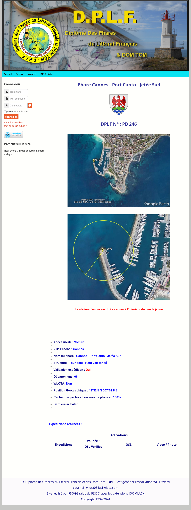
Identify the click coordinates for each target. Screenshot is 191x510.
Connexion (11, 116)
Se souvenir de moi (17, 111)
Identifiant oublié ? (13, 122)
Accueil (8, 74)
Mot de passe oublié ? (15, 126)
